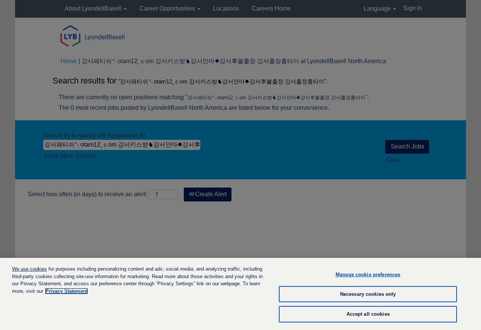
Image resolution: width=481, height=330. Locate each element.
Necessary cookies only (368, 294)
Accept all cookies (368, 314)
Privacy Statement (66, 291)
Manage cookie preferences (368, 274)
